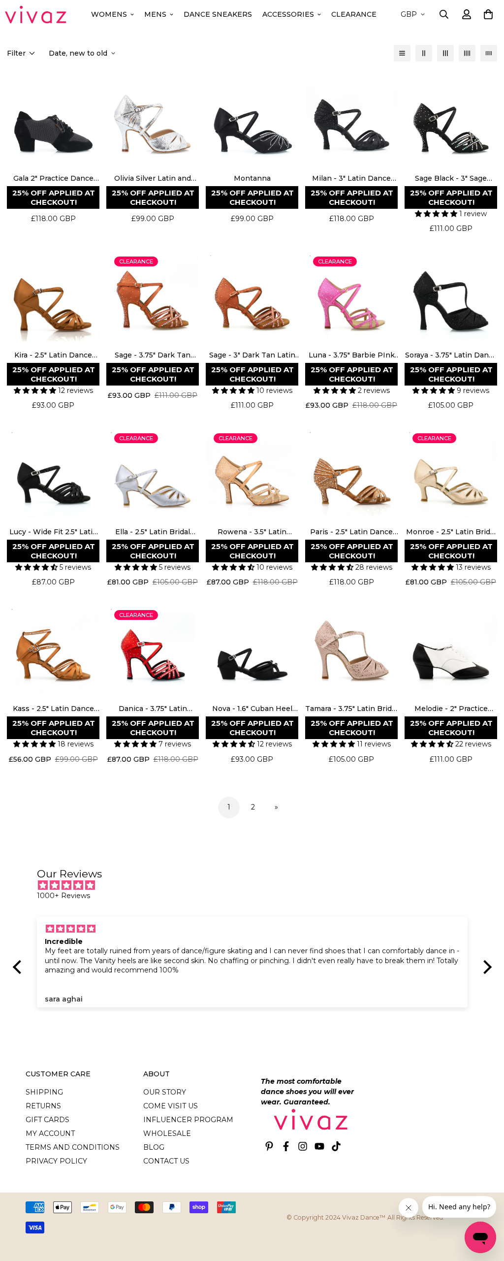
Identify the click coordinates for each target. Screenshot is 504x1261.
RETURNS (43, 1105)
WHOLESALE (167, 1133)
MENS (155, 14)
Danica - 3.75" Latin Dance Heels (153, 709)
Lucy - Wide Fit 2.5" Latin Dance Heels (53, 532)
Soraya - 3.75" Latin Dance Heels (451, 355)
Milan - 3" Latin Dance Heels (351, 179)
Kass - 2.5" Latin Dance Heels (53, 709)
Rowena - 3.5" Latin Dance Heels (252, 532)
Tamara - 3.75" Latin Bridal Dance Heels (351, 709)
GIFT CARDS (47, 1119)
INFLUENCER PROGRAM (188, 1119)
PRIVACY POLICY (56, 1161)
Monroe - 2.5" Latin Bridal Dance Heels (451, 532)
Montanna (252, 178)
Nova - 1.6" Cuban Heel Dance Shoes (252, 709)
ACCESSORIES (288, 14)
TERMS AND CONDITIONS (73, 1147)
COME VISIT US (170, 1105)
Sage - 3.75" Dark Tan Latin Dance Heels (152, 355)
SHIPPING (44, 1092)
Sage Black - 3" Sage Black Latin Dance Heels (451, 179)
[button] (486, 14)
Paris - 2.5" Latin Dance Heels (351, 532)
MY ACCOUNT (50, 1133)
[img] (257, 885)
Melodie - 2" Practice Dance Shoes (451, 709)
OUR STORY (164, 1092)
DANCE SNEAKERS (218, 14)
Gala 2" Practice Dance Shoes (53, 179)
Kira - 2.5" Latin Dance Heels (53, 355)
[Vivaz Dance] (35, 14)
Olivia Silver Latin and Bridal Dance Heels (152, 179)
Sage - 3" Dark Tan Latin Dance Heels (252, 355)
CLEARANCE (354, 14)
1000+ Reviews (63, 895)
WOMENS (109, 14)
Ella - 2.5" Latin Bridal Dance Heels (152, 532)
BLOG (153, 1147)
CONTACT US (166, 1161)
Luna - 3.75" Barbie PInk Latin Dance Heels (352, 355)
